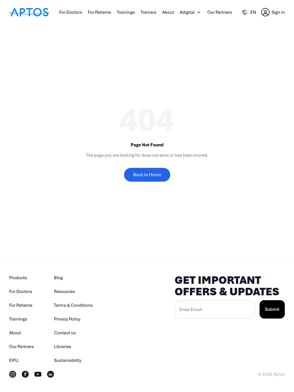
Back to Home (147, 175)
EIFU (13, 360)
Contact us (65, 333)
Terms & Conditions (73, 305)
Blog (58, 278)
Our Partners (219, 12)
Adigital (187, 12)
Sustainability (67, 360)
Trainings (126, 12)
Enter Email (190, 310)
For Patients (99, 12)
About (168, 12)
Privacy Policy (67, 319)
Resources (64, 291)
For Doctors (70, 12)
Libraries (62, 347)
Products (18, 278)
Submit (272, 309)
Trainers (148, 12)
